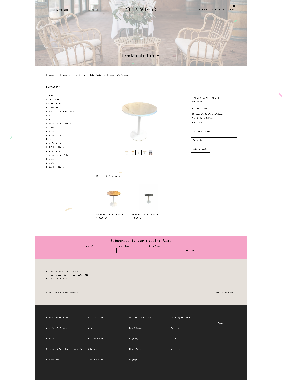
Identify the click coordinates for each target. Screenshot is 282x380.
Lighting (134, 339)
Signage (133, 360)
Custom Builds (95, 360)
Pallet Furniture (55, 151)
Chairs (49, 115)
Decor (91, 328)
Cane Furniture (54, 143)
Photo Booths (136, 349)
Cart (221, 9)
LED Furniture (53, 135)
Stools (49, 119)
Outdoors (92, 349)
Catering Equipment (181, 318)
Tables (49, 95)
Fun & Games (135, 328)
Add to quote (200, 149)
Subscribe (188, 250)
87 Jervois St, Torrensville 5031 (69, 275)
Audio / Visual (96, 318)
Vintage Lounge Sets (57, 155)
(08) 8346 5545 (59, 278)
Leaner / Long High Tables (60, 111)
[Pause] (234, 6)
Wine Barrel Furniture (58, 123)
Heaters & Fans (96, 339)
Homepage (51, 75)
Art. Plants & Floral (140, 318)
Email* (89, 246)
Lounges (50, 159)
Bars (48, 139)
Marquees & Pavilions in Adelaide (64, 349)
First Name (123, 246)
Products (65, 75)
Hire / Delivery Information (62, 293)
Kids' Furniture (55, 147)
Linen (173, 339)
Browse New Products (57, 318)
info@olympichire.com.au (64, 271)
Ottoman (50, 127)
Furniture (79, 75)
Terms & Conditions (225, 293)
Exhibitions (52, 360)
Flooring (51, 339)
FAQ (214, 9)
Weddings (175, 349)
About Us (204, 9)
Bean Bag (51, 131)
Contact (232, 9)
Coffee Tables (53, 103)
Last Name (154, 246)
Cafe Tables (96, 75)
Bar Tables (52, 107)
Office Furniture (55, 167)
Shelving (51, 163)
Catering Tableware (56, 328)
